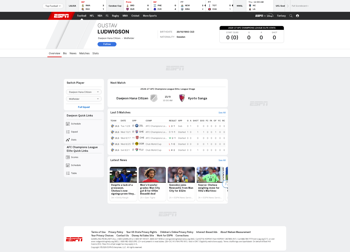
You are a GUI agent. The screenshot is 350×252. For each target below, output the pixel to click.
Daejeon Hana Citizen (109, 38)
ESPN (61, 16)
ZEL (141, 125)
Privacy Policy (115, 232)
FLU (141, 149)
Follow (107, 44)
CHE (142, 137)
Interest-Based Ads (206, 232)
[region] (168, 135)
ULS (117, 126)
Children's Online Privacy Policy (176, 232)
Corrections (182, 235)
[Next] (287, 6)
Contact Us (122, 235)
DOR (141, 143)
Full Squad (84, 107)
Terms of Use (98, 232)
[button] (290, 15)
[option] (123, 184)
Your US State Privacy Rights (141, 232)
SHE (141, 131)
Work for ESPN (165, 235)
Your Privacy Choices (102, 235)
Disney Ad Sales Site (143, 235)
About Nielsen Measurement (235, 232)
